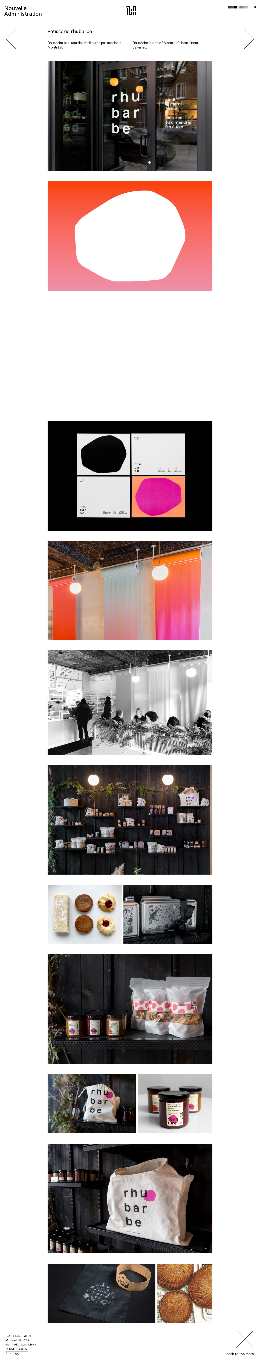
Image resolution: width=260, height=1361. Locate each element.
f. (6, 1354)
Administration (23, 14)
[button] (229, 7)
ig (255, 7)
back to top (235, 1354)
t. (11, 1354)
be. (17, 1354)
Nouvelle (15, 8)
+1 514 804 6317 (16, 1349)
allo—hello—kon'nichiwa (20, 1344)
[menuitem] (23, 8)
